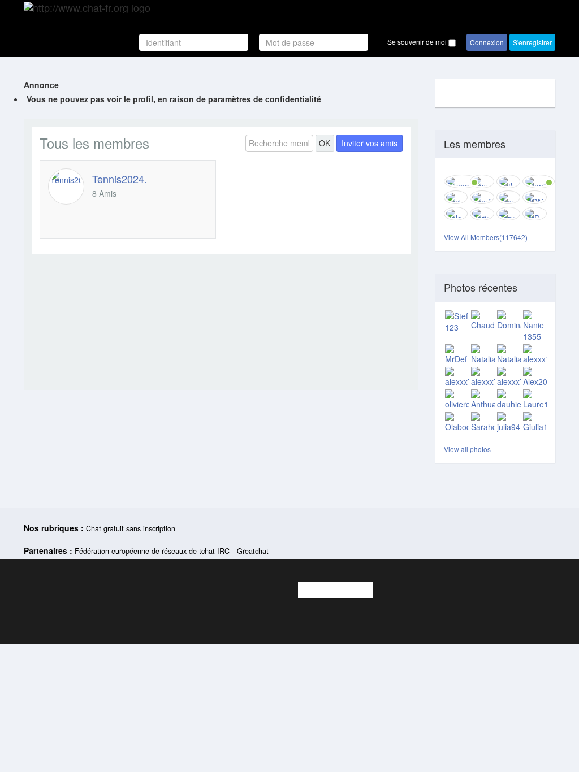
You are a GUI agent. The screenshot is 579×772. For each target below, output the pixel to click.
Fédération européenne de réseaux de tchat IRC (152, 551)
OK (324, 143)
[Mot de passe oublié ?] (373, 42)
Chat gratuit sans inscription (130, 528)
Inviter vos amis (369, 143)
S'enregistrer (532, 42)
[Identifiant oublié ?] (254, 42)
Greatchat (253, 551)
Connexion (487, 42)
